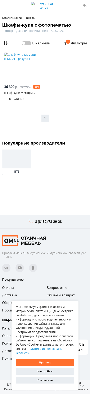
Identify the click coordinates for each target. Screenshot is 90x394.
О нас (6, 335)
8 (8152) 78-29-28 (48, 221)
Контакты (9, 343)
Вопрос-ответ (58, 287)
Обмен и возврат (61, 295)
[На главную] (24, 240)
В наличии (41, 43)
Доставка (9, 295)
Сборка (8, 302)
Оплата (8, 287)
